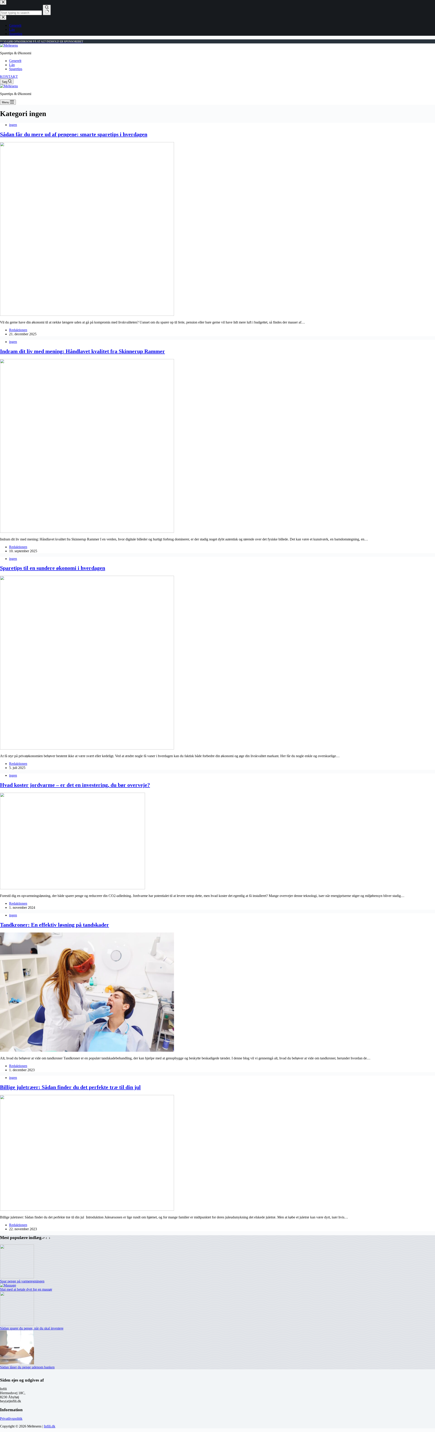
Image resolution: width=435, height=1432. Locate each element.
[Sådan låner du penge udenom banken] (17, 1363)
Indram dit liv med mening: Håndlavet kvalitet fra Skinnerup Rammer (82, 351)
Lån (12, 65)
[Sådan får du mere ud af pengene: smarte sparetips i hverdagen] (87, 314)
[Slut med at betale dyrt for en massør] (8, 1285)
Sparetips (15, 69)
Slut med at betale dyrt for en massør (26, 1289)
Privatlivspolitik (11, 1418)
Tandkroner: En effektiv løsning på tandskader (54, 925)
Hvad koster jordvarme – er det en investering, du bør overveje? (75, 785)
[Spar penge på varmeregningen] (17, 1277)
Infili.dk (49, 1426)
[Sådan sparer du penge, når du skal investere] (17, 1324)
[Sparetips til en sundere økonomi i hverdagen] (87, 748)
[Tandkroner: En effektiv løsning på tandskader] (87, 1050)
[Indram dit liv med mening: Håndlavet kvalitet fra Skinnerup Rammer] (87, 531)
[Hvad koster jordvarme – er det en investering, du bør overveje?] (72, 888)
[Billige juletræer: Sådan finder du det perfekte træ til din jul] (87, 1209)
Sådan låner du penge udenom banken (27, 1367)
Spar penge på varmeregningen (22, 1281)
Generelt (15, 61)
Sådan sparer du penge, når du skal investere (31, 1328)
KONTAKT (9, 76)
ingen (13, 125)
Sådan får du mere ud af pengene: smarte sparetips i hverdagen (73, 134)
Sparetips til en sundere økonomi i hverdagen (52, 568)
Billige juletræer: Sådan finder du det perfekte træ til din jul (70, 1087)
